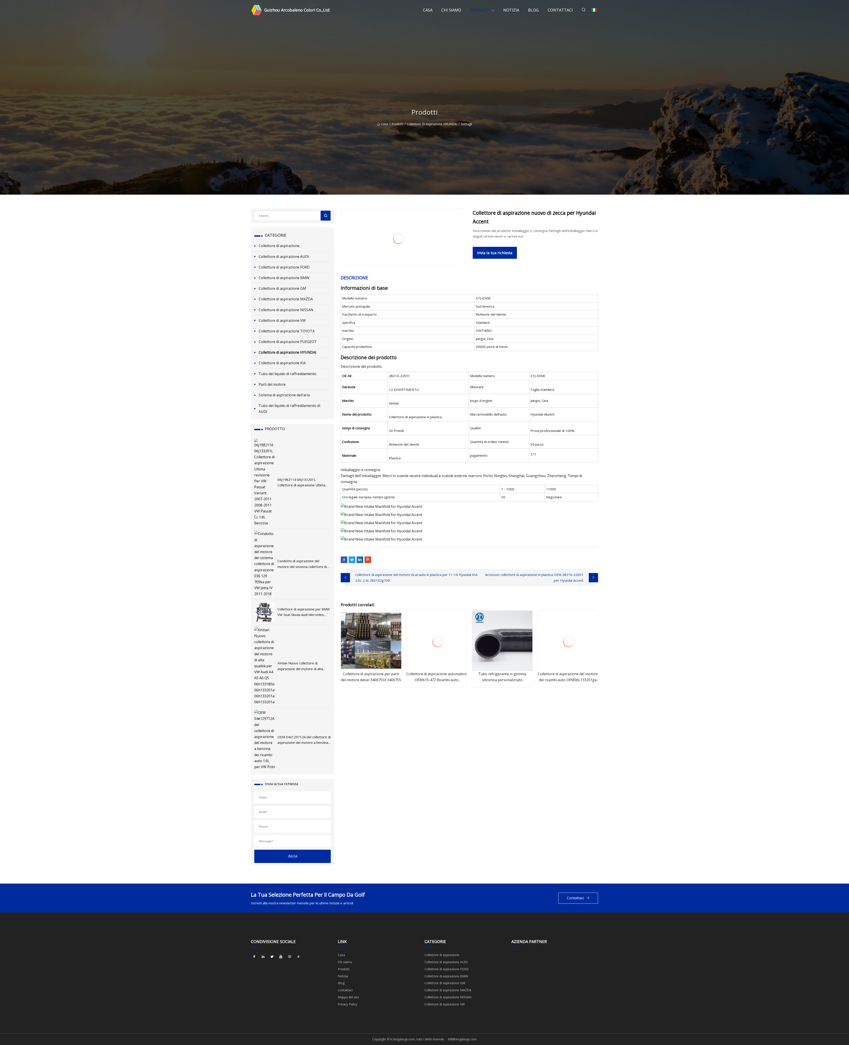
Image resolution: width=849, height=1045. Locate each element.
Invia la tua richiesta (494, 252)
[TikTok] (298, 956)
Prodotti (480, 10)
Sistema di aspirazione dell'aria (284, 395)
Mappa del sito (348, 997)
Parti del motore (272, 384)
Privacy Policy (347, 1004)
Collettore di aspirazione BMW (284, 277)
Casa (427, 10)
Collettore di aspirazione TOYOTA (287, 331)
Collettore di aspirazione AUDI (284, 256)
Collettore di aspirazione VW (282, 320)
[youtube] (280, 956)
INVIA (292, 856)
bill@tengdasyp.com (462, 1039)
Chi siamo (451, 10)
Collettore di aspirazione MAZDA (286, 299)
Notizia (511, 10)
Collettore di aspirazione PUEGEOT (288, 341)
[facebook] (254, 956)
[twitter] (272, 956)
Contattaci (560, 10)
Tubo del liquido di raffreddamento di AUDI (289, 408)
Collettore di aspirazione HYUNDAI (432, 124)
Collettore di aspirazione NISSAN (286, 309)
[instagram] (289, 956)
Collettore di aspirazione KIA (282, 362)
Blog (533, 10)
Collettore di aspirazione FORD (284, 267)
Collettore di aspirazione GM (282, 288)
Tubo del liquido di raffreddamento (287, 373)
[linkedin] (263, 956)
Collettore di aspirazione (279, 245)
